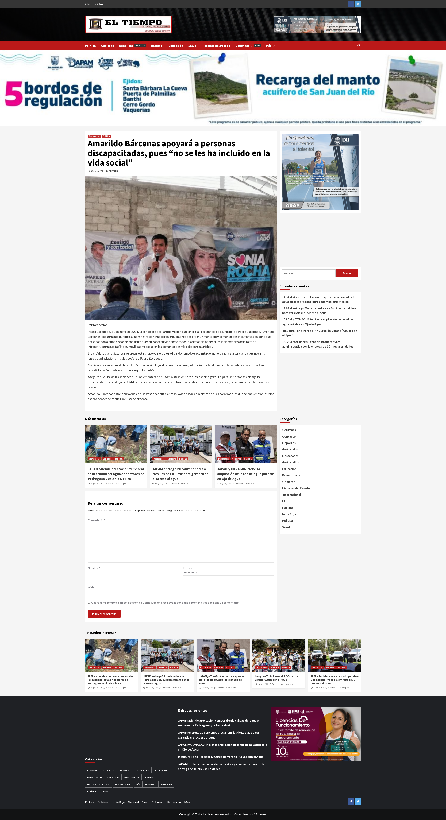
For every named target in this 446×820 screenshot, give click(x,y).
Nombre (94, 567)
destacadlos (290, 462)
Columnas (248, 46)
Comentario (96, 520)
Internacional (291, 495)
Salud (192, 46)
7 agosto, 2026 (225, 483)
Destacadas (94, 136)
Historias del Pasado (216, 46)
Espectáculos (291, 475)
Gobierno (107, 46)
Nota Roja (132, 46)
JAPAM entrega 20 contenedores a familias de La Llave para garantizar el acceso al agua (180, 474)
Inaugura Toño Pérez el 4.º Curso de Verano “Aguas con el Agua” (319, 333)
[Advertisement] (320, 239)
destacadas (290, 449)
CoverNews (241, 814)
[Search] (359, 45)
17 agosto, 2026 (96, 483)
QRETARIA (113, 171)
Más (268, 46)
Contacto (289, 436)
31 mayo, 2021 (97, 171)
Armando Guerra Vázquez (116, 483)
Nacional (157, 46)
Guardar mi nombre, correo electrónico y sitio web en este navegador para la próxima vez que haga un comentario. (165, 602)
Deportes (289, 443)
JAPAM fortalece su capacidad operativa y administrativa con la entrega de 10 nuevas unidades (317, 344)
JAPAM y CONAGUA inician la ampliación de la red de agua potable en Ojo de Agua (245, 474)
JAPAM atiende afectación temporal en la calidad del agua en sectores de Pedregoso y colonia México (116, 474)
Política (90, 46)
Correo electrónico (191, 570)
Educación (175, 46)
